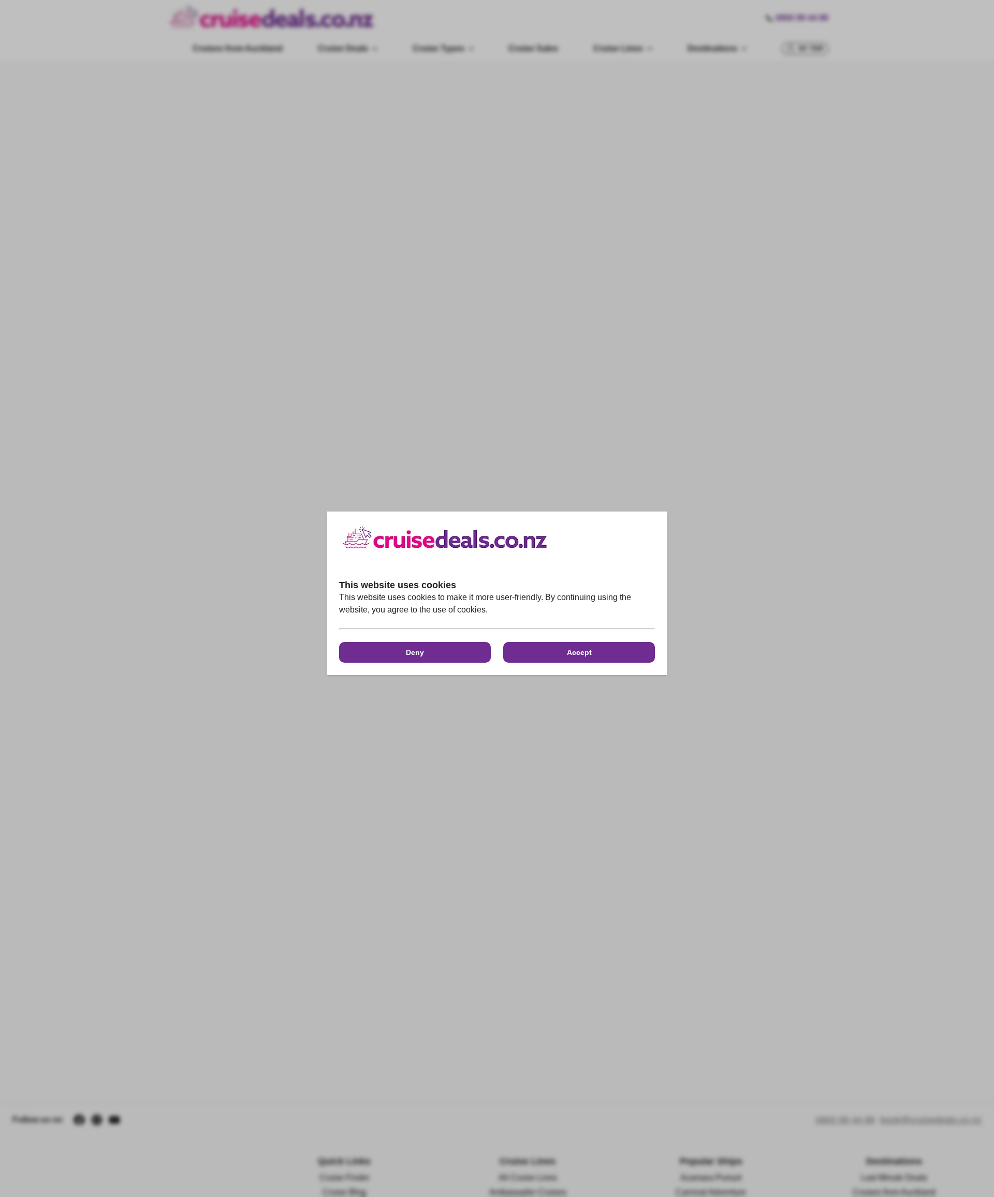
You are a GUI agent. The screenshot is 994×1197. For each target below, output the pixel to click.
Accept (579, 652)
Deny (415, 652)
